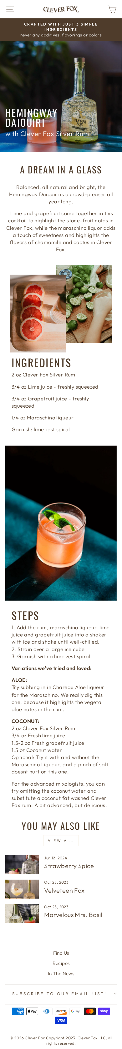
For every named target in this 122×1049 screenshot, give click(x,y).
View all (61, 840)
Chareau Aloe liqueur (78, 687)
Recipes (61, 963)
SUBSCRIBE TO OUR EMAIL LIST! (59, 993)
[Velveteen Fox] (22, 889)
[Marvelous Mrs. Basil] (22, 913)
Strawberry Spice (69, 866)
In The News (61, 973)
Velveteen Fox (64, 890)
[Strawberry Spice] (22, 864)
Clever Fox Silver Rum (49, 374)
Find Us (61, 953)
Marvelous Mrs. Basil (73, 915)
